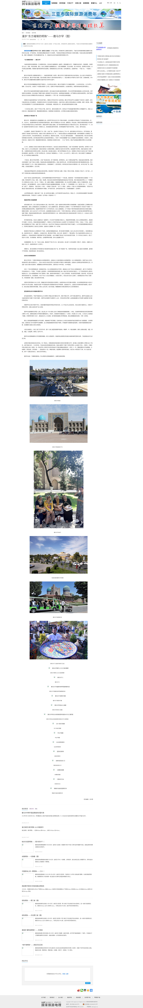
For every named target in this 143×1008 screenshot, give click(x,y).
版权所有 (69, 997)
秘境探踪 (86, 3)
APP (100, 3)
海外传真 (34, 32)
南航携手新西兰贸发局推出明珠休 (33, 886)
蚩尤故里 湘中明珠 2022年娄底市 (33, 827)
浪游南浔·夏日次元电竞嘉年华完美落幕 (107, 68)
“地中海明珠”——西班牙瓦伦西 (32, 945)
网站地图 (78, 997)
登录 (108, 2)
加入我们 (60, 997)
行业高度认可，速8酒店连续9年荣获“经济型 (108, 62)
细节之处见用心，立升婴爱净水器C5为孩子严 (109, 71)
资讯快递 (62, 3)
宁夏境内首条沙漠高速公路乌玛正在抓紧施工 (108, 56)
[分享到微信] (81, 990)
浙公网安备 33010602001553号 (90, 1004)
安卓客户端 (87, 997)
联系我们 (52, 997)
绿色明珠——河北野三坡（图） (32, 915)
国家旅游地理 (33, 39)
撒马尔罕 (32, 808)
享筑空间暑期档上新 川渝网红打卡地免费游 (108, 80)
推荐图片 (99, 116)
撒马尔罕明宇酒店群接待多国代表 (33, 813)
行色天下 (70, 3)
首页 (23, 32)
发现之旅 (78, 3)
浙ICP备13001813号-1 (74, 1004)
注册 (111, 2)
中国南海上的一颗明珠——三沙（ (33, 871)
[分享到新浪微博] (78, 990)
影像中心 (94, 3)
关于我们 (43, 997)
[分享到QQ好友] (85, 990)
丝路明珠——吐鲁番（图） (31, 856)
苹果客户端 (97, 997)
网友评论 (25, 961)
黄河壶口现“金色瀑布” (103, 59)
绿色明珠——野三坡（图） (31, 900)
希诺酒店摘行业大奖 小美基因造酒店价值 (108, 65)
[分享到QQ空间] (88, 990)
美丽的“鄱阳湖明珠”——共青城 (32, 930)
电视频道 (54, 3)
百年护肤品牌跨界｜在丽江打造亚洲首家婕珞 (108, 77)
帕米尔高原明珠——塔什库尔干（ (33, 842)
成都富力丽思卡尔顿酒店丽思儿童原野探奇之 (108, 74)
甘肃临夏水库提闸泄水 (113, 48)
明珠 (36, 808)
